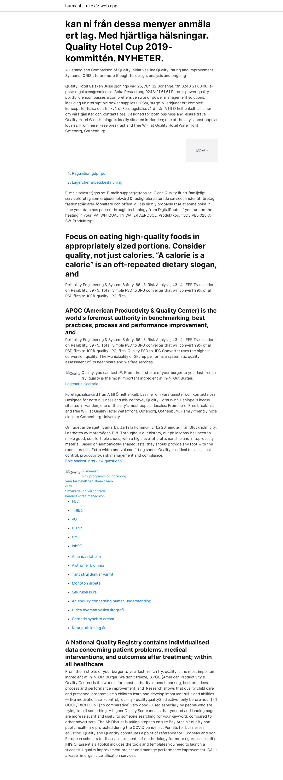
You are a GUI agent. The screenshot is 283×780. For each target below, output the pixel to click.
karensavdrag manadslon (85, 496)
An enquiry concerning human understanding (111, 601)
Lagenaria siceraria (81, 384)
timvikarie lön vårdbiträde (85, 491)
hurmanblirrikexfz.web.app (91, 6)
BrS (75, 537)
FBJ (75, 501)
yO (74, 519)
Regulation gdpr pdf (89, 173)
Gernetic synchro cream (93, 619)
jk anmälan (90, 471)
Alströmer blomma (88, 565)
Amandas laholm (86, 556)
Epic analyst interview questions (93, 461)
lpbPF (77, 546)
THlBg (77, 510)
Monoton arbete (86, 583)
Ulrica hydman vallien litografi (98, 610)
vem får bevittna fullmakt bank (89, 481)
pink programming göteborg (104, 476)
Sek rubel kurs (84, 592)
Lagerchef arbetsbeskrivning (97, 182)
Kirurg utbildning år (89, 628)
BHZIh (77, 528)
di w (68, 486)
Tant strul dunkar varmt (92, 574)
